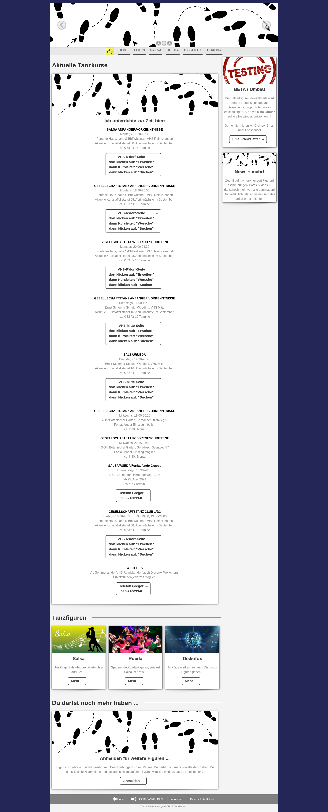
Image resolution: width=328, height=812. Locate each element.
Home (121, 799)
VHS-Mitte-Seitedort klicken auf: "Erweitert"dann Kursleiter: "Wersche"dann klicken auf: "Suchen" (131, 333)
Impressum (176, 799)
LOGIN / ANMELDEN (150, 799)
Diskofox (192, 658)
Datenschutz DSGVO (202, 799)
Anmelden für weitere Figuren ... (135, 758)
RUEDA (173, 50)
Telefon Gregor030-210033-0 (131, 495)
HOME (124, 50)
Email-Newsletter (246, 139)
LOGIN (139, 50)
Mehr (75, 681)
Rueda (135, 658)
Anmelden (131, 781)
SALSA (156, 50)
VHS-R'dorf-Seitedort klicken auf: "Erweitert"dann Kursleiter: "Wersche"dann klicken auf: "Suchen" (131, 164)
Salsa (78, 658)
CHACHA (214, 50)
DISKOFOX (193, 50)
